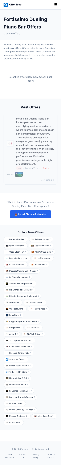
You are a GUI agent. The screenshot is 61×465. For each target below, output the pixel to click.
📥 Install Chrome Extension (30, 214)
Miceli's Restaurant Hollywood (24, 296)
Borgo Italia (15, 327)
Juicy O (13, 334)
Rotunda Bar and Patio (20, 353)
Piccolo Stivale (36, 302)
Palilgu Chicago (43, 239)
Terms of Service (51, 456)
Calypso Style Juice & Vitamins (24, 321)
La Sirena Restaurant (19, 277)
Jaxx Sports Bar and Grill (21, 340)
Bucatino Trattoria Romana (22, 397)
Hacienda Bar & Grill (19, 378)
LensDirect (15, 315)
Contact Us (23, 456)
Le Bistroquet (44, 258)
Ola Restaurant (16, 309)
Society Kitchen (43, 245)
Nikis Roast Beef (46, 416)
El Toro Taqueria (17, 264)
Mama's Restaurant (18, 416)
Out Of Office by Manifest (22, 409)
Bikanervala (41, 264)
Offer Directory (9, 456)
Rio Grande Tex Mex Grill (21, 290)
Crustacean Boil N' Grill (20, 346)
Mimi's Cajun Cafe (44, 252)
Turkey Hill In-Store (19, 372)
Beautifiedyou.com (18, 258)
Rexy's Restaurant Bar (20, 365)
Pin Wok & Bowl (35, 334)
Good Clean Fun (17, 252)
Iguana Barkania (17, 245)
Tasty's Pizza (40, 309)
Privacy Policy (35, 456)
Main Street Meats (18, 384)
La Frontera (15, 422)
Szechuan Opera (17, 359)
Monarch (35, 327)
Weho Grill (14, 302)
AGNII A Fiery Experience (21, 283)
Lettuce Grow (16, 403)
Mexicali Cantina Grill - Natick (23, 271)
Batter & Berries (17, 239)
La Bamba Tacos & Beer (20, 391)
